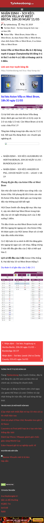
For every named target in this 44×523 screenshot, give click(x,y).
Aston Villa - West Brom (14, 35)
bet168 (4, 508)
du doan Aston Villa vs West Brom (26, 38)
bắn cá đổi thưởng (9, 500)
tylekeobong (12, 25)
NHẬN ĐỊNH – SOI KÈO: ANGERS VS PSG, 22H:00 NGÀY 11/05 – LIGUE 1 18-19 (23, 173)
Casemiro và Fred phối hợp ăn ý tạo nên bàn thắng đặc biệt (21, 431)
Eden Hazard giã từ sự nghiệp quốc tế (18, 445)
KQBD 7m (6, 504)
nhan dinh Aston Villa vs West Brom (16, 41)
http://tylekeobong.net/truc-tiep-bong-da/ (20, 71)
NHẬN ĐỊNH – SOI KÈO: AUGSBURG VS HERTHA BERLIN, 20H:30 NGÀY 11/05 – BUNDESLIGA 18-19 (23, 160)
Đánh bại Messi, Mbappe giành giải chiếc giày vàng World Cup (20, 439)
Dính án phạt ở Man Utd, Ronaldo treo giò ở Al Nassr (21, 422)
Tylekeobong (12, 375)
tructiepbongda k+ (9, 496)
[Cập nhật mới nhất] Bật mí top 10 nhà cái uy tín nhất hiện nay (22, 414)
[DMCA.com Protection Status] (7, 485)
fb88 (3, 512)
